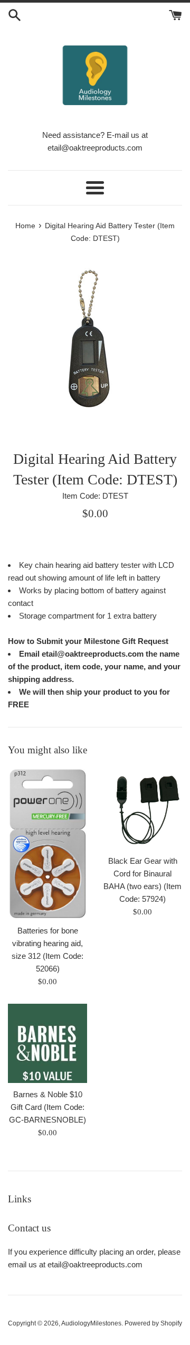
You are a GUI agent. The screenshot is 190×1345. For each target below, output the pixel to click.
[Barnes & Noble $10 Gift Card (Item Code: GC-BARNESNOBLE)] (47, 1043)
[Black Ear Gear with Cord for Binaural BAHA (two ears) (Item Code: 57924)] (142, 808)
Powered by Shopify (153, 1323)
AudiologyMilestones (91, 1323)
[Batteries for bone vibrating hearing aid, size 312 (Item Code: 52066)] (47, 843)
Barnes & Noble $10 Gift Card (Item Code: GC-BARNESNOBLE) (47, 1107)
